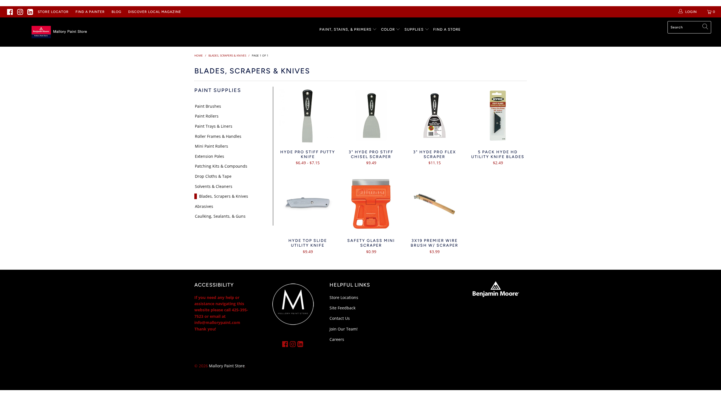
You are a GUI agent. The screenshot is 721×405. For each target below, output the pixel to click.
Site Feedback (342, 307)
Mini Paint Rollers (211, 146)
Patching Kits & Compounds (221, 166)
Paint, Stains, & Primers (345, 29)
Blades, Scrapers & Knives (223, 196)
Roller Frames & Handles (218, 136)
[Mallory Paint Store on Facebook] (10, 11)
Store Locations (344, 297)
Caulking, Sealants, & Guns (220, 216)
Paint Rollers (207, 116)
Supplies (414, 29)
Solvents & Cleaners (213, 186)
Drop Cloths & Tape (213, 176)
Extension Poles (209, 156)
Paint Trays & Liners (213, 126)
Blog (116, 12)
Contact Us (340, 318)
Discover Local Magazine (154, 12)
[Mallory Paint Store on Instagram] (20, 11)
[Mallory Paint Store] (60, 32)
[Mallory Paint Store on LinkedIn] (30, 11)
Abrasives (204, 206)
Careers (337, 339)
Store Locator (53, 12)
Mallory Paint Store (227, 365)
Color (388, 29)
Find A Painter (90, 12)
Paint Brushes (208, 106)
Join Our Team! (344, 329)
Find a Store (447, 29)
